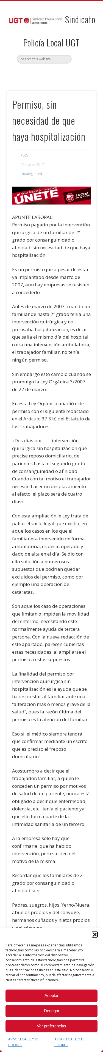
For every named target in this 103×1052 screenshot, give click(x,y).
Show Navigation (83, 49)
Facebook (45, 73)
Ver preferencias (51, 1026)
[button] (95, 934)
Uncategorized (31, 173)
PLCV (24, 155)
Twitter (56, 73)
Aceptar (51, 995)
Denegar (51, 1010)
